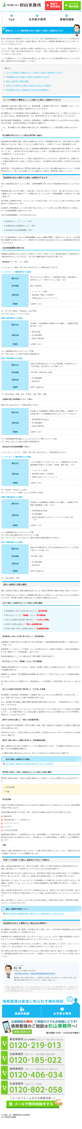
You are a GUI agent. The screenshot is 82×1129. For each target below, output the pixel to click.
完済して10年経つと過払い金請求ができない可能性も (29, 85)
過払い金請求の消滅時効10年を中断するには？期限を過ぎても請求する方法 (34, 914)
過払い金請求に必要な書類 (17, 81)
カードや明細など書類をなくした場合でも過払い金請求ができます (34, 72)
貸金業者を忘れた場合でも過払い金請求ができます (27, 77)
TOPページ (12, 18)
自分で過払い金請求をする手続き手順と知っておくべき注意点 (29, 764)
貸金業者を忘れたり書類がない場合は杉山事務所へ (27, 90)
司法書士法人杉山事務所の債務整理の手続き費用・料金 (37, 18)
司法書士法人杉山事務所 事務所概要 (66, 18)
